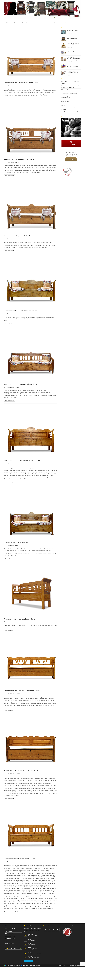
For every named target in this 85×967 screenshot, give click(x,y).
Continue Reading (10, 98)
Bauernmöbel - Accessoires (14, 85)
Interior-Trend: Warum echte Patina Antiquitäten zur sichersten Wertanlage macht (73, 45)
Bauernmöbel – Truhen (10, 938)
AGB (80, 180)
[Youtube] (58, 929)
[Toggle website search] (69, 22)
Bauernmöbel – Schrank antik (11, 936)
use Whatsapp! (28, 960)
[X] (45, 929)
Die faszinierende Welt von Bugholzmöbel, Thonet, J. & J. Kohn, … (73, 73)
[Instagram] (53, 929)
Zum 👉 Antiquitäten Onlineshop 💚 (13, 948)
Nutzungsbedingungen (71, 965)
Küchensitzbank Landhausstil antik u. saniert (22, 159)
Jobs (83, 180)
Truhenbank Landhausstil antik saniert (19, 859)
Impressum (71, 180)
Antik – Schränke (8, 931)
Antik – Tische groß (9, 933)
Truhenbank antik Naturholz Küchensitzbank (22, 690)
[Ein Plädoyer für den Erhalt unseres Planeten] (63, 32)
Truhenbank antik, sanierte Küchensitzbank (21, 82)
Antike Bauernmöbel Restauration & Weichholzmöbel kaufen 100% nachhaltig (73, 59)
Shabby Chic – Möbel (9, 943)
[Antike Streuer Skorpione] (63, 52)
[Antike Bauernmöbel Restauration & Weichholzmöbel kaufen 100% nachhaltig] (63, 59)
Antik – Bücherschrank (10, 928)
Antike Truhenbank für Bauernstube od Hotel (22, 461)
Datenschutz (76, 180)
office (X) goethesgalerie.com (34, 953)
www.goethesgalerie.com (33, 957)
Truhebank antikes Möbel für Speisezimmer (21, 311)
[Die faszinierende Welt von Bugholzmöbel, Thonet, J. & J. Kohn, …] (63, 73)
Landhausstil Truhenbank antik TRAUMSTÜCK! (22, 770)
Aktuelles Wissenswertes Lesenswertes (13, 945)
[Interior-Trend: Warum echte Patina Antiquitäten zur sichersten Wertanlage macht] (63, 45)
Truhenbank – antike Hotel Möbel (17, 542)
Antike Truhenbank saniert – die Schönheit (21, 384)
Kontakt (67, 180)
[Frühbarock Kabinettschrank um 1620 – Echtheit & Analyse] (63, 38)
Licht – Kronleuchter (9, 941)
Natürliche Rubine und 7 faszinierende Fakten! (70, 111)
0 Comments (69, 33)
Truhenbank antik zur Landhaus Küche (19, 619)
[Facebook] (49, 929)
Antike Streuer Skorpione (72, 51)
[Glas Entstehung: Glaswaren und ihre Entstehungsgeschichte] (63, 66)
